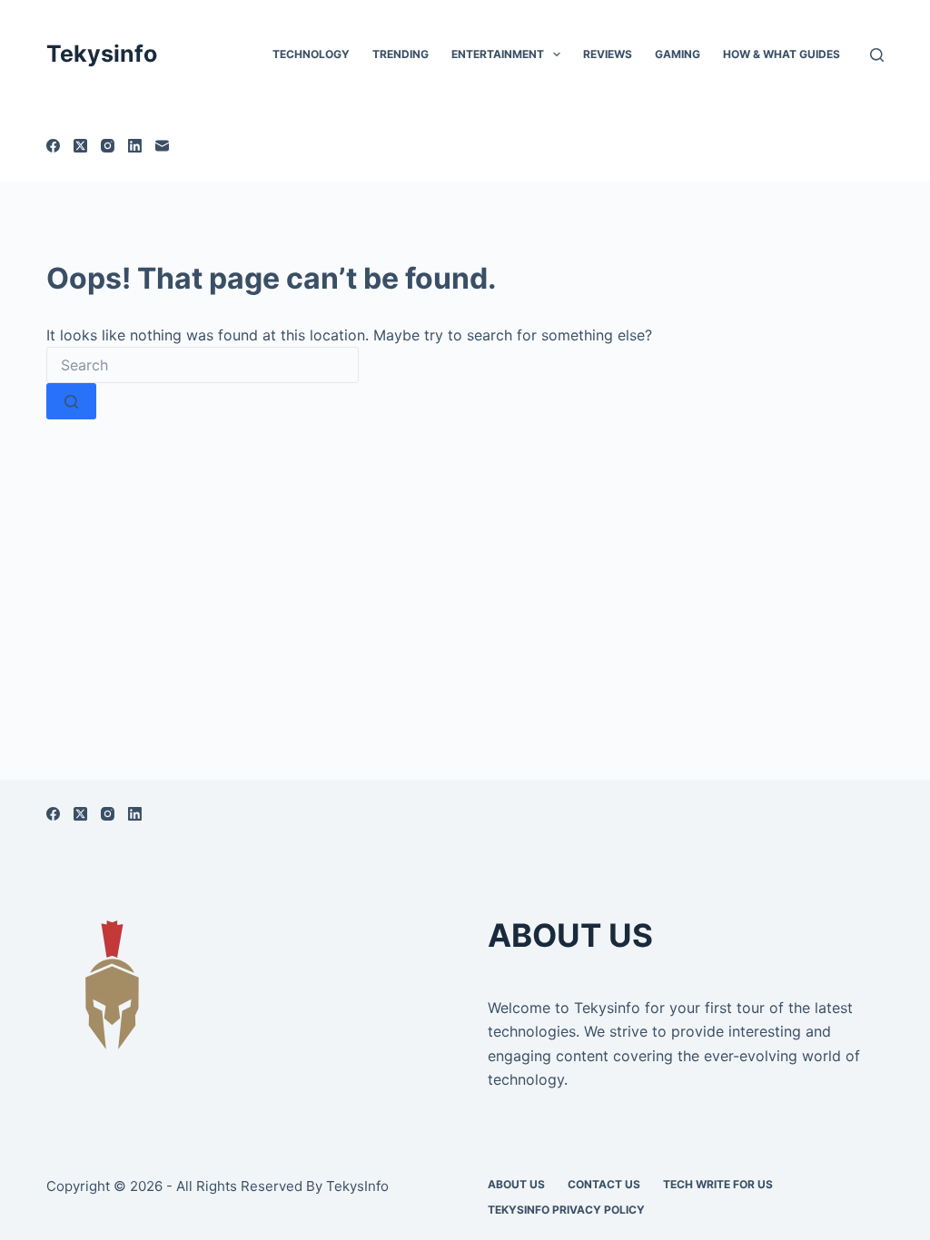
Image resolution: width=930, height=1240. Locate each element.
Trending (400, 54)
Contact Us (604, 1184)
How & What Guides (781, 54)
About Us (516, 1184)
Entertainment (497, 54)
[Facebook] (53, 146)
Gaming (677, 54)
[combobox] (202, 365)
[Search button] (71, 401)
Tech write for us (718, 1184)
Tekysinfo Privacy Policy (566, 1209)
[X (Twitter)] (80, 146)
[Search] (877, 55)
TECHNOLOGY (311, 54)
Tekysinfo (101, 53)
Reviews (607, 54)
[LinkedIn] (135, 146)
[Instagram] (107, 146)
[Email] (162, 146)
